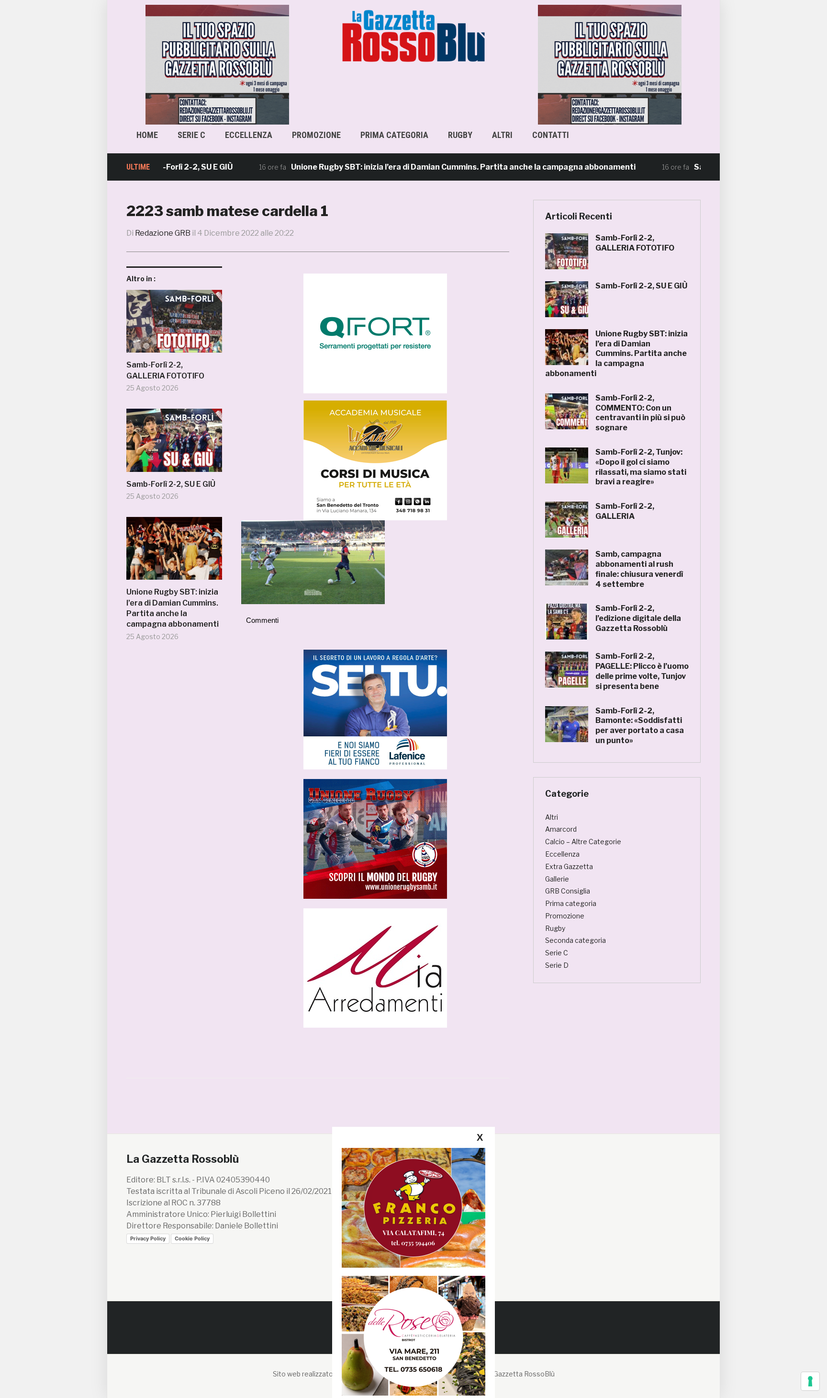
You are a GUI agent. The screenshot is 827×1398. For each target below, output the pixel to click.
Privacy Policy (148, 1238)
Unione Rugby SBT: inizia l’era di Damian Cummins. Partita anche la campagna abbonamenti (416, 167)
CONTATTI (550, 135)
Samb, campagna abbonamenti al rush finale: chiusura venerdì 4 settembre (639, 569)
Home (147, 135)
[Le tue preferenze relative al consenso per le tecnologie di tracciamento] (810, 1381)
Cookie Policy (192, 1238)
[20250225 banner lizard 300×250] (375, 459)
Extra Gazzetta (569, 866)
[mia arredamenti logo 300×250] (375, 967)
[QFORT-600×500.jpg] (375, 332)
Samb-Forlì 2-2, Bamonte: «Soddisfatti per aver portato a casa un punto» (639, 725)
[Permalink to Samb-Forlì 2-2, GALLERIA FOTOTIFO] (174, 325)
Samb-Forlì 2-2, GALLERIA (624, 511)
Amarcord (561, 829)
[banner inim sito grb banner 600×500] (217, 64)
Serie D (557, 965)
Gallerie (557, 879)
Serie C (191, 135)
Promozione (316, 135)
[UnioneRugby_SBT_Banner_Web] (375, 838)
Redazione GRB (162, 233)
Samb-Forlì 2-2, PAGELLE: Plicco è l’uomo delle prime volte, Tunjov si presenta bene (642, 671)
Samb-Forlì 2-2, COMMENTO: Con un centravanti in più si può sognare (640, 412)
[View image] (313, 561)
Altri (502, 135)
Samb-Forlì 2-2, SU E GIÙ (170, 484)
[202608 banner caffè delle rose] (413, 1335)
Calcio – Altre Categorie (583, 841)
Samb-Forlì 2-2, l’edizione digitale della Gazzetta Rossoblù (638, 618)
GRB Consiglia (567, 891)
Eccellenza (248, 135)
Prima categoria (394, 135)
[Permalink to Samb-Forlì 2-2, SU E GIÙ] (174, 444)
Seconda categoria (575, 940)
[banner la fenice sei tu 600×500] (375, 708)
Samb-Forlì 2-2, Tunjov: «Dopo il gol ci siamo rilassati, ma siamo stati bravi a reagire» (640, 466)
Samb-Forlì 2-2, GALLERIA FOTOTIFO (165, 370)
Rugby (460, 135)
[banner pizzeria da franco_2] (413, 1207)
